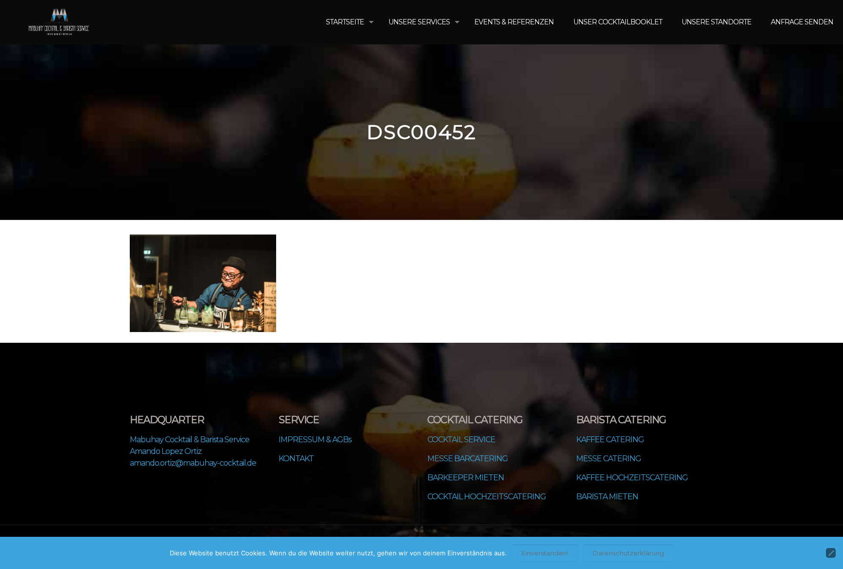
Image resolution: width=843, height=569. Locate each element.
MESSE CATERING (608, 458)
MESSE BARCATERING (467, 458)
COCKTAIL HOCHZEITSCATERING (486, 496)
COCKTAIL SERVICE (461, 439)
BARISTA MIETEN (607, 496)
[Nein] (831, 553)
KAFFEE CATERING (610, 439)
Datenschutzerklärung (628, 553)
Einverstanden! (545, 553)
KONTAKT (296, 458)
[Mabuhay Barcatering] (59, 22)
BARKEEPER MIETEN (465, 477)
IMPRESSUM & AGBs (315, 439)
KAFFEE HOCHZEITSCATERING (632, 477)
